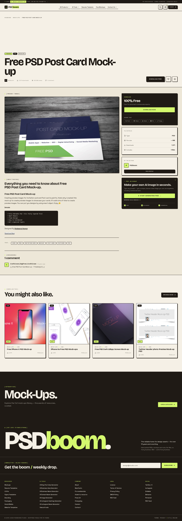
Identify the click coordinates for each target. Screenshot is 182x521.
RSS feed (113, 498)
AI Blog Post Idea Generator (49, 485)
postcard (61, 243)
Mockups (8, 485)
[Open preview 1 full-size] (62, 135)
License (112, 485)
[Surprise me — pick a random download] (165, 7)
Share (137, 121)
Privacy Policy (114, 491)
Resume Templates (11, 488)
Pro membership (80, 491)
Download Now (10, 233)
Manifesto (78, 488)
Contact (78, 507)
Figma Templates (10, 494)
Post (128, 121)
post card (51, 243)
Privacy (163, 518)
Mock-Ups (16, 17)
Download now (149, 110)
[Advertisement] (91, 35)
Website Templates (11, 507)
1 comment (50, 80)
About (77, 485)
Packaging (8, 501)
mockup (41, 243)
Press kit (78, 498)
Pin (153, 121)
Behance (148, 494)
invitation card (30, 243)
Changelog (78, 501)
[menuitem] (65, 7)
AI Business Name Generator (49, 491)
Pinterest (148, 498)
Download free (155, 79)
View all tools (44, 507)
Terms (156, 518)
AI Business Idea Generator (49, 488)
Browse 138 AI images (131, 200)
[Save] (168, 79)
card (14, 243)
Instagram (148, 488)
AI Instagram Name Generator (49, 504)
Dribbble (148, 491)
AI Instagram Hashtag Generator (50, 501)
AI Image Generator (46, 498)
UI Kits (7, 491)
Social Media (9, 504)
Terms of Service (116, 488)
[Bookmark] (174, 79)
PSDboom (8, 17)
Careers (77, 504)
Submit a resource (81, 494)
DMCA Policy (114, 494)
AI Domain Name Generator (48, 494)
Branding (8, 498)
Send (145, 121)
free (20, 243)
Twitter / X (148, 485)
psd (69, 243)
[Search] (160, 7)
